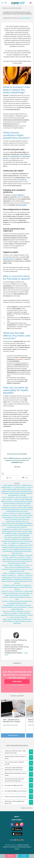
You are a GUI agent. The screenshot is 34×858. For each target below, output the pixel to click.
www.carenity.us (12, 845)
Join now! (17, 681)
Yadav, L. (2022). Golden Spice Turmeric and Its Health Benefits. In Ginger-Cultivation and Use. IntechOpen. (17, 621)
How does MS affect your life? (14, 785)
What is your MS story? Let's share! (15, 796)
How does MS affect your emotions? (16, 791)
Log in (23, 856)
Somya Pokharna (25, 18)
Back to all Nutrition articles (12, 8)
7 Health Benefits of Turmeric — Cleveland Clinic (17, 485)
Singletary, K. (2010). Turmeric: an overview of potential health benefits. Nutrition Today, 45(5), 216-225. (17, 587)
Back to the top (27, 808)
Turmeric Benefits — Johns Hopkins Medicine (17, 605)
